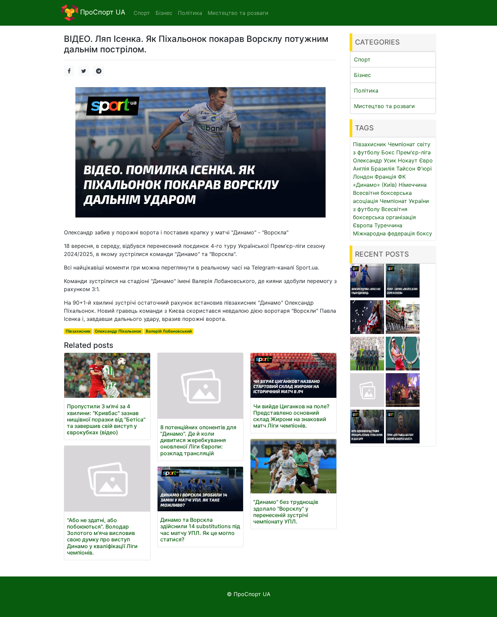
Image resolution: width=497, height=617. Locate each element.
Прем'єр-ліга (413, 152)
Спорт (362, 59)
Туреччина (388, 225)
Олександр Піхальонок (118, 331)
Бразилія (383, 168)
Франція (385, 176)
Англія (361, 168)
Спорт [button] (142, 12)
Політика (366, 90)
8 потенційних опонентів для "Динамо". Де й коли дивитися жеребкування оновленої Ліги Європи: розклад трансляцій (198, 440)
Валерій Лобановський (169, 331)
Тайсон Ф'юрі (414, 168)
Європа (363, 225)
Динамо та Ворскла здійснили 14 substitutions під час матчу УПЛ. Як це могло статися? (200, 529)
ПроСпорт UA (101, 12)
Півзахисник (78, 331)
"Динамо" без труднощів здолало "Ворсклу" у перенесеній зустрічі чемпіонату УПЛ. (285, 511)
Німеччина (413, 184)
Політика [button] (190, 12)
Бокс (388, 152)
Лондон (363, 176)
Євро (426, 160)
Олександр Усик (374, 160)
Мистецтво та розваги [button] (238, 12)
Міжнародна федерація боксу (392, 233)
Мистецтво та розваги (384, 106)
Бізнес (362, 75)
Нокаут (408, 160)
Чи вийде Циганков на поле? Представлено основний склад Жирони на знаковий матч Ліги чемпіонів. (291, 416)
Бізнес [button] (164, 12)
